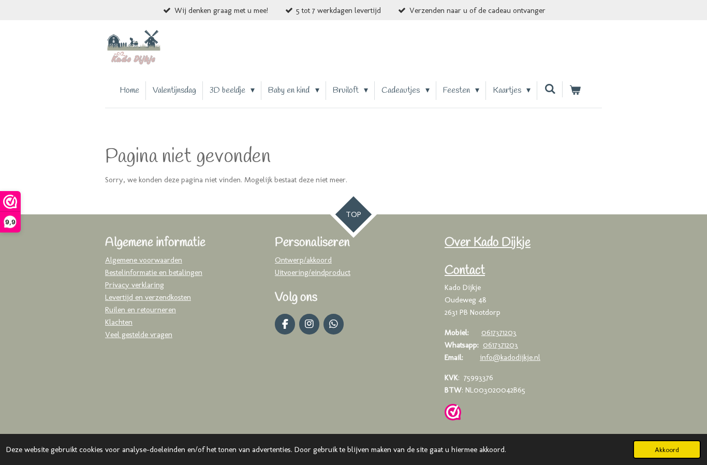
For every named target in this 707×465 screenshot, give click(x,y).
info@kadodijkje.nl (510, 357)
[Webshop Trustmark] (453, 414)
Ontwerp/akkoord (303, 260)
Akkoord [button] (667, 449)
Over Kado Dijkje (488, 243)
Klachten (118, 322)
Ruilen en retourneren (140, 309)
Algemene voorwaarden (143, 260)
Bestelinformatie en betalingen (153, 272)
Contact (465, 271)
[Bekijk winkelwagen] (575, 90)
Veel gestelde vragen (138, 334)
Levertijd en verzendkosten (148, 297)
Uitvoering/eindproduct (312, 272)
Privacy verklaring (134, 284)
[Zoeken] (549, 89)
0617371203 (499, 332)
